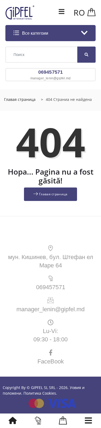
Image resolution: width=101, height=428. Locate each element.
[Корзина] (92, 12)
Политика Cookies (39, 393)
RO (79, 12)
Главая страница (20, 99)
